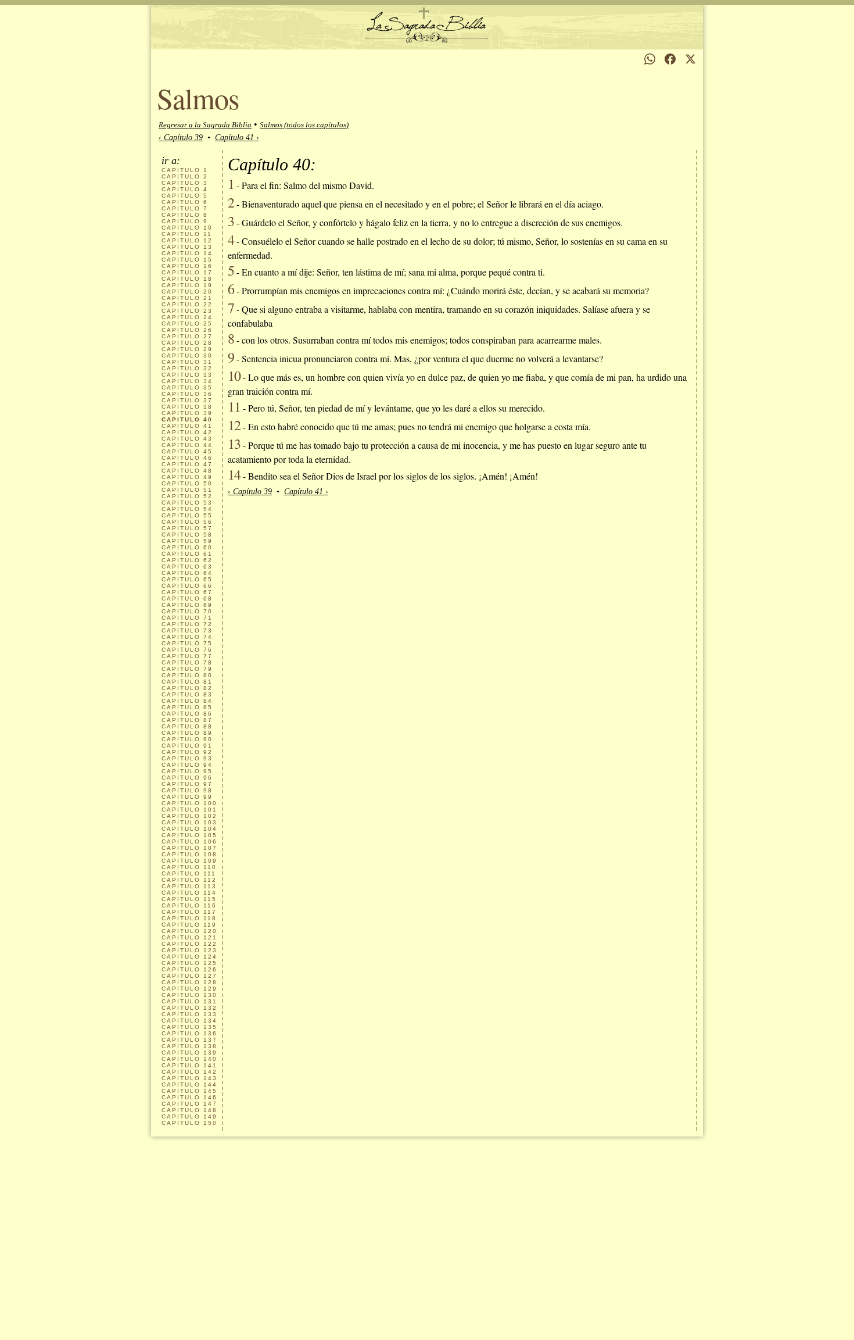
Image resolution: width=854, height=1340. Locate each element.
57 (187, 528)
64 (187, 573)
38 (187, 406)
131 (189, 1001)
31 (187, 362)
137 (189, 1040)
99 (187, 797)
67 (187, 592)
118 (189, 918)
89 (187, 733)
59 (187, 541)
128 (189, 982)
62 (187, 560)
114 (189, 892)
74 (187, 637)
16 (187, 266)
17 (187, 272)
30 (187, 355)
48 (187, 470)
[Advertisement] (427, 1252)
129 (189, 988)
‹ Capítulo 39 (181, 137)
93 (187, 758)
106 (189, 841)
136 (189, 1033)
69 (187, 605)
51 (187, 490)
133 (189, 1014)
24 (187, 317)
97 (187, 784)
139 (189, 1052)
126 (189, 969)
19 (187, 285)
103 (189, 822)
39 (187, 413)
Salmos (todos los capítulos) (304, 124)
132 (189, 1008)
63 (187, 566)
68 (187, 598)
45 (187, 451)
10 (187, 227)
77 (187, 656)
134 (189, 1020)
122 (189, 944)
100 (189, 803)
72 (187, 624)
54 (187, 509)
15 (187, 259)
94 (187, 765)
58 (187, 534)
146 (189, 1097)
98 (187, 790)
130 (189, 995)
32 (187, 368)
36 (187, 394)
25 (187, 323)
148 (189, 1110)
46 (187, 458)
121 (189, 937)
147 (189, 1103)
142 (189, 1072)
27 (187, 336)
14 (187, 253)
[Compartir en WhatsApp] (649, 59)
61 (187, 554)
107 (189, 848)
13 (187, 247)
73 (187, 630)
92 (187, 752)
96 (187, 777)
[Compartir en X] (690, 59)
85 (187, 707)
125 (189, 963)
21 (187, 298)
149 (189, 1116)
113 (189, 886)
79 (187, 669)
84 (187, 701)
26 (187, 330)
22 (187, 304)
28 (187, 343)
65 (187, 579)
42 (187, 432)
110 (189, 867)
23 (187, 311)
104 (189, 829)
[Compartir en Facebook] (670, 59)
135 (189, 1027)
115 (189, 899)
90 (187, 739)
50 (187, 483)
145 (189, 1091)
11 (187, 234)
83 (187, 694)
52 (187, 496)
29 (187, 349)
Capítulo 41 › (237, 137)
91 (187, 745)
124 (189, 956)
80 (187, 675)
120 (189, 931)
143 (189, 1078)
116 (189, 905)
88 (187, 726)
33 (187, 374)
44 (187, 445)
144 (189, 1084)
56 (187, 522)
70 (187, 611)
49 (187, 477)
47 (187, 464)
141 (189, 1065)
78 (187, 662)
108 (189, 854)
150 (189, 1123)
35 (187, 387)
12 (187, 240)
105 (189, 835)
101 (189, 809)
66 (187, 586)
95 (187, 771)
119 (189, 924)
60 (187, 547)
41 (187, 426)
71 (187, 617)
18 (187, 279)
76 (187, 649)
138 (189, 1046)
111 (189, 873)
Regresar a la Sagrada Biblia (205, 124)
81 (187, 681)
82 (187, 688)
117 (189, 912)
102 (189, 816)
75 (187, 643)
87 (187, 720)
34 (187, 381)
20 (187, 291)
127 (189, 976)
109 (189, 860)
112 (189, 880)
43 (187, 438)
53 (187, 502)
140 (189, 1059)
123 (189, 950)
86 (187, 713)
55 (187, 515)
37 (187, 400)
